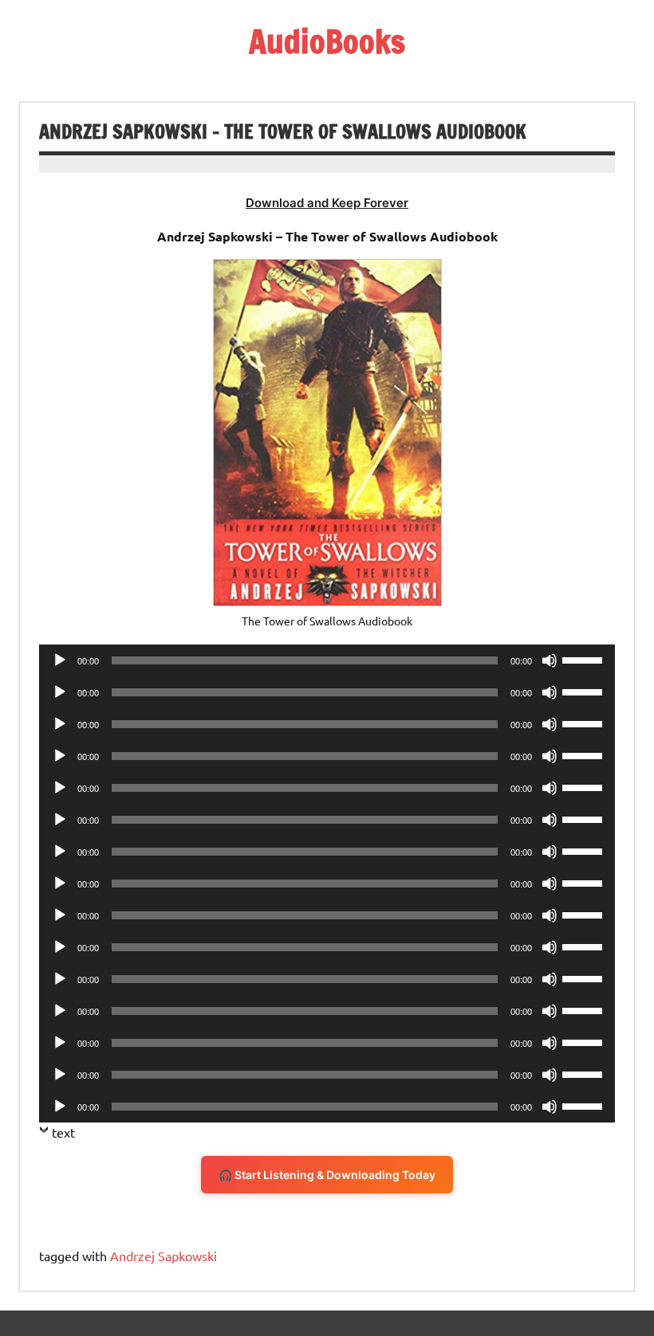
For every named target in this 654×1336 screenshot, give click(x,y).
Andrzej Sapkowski (163, 1256)
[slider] (584, 658)
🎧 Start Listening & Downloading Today (327, 1174)
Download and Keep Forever (327, 202)
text (63, 1132)
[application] (327, 660)
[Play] (60, 660)
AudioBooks (327, 41)
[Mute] (549, 660)
